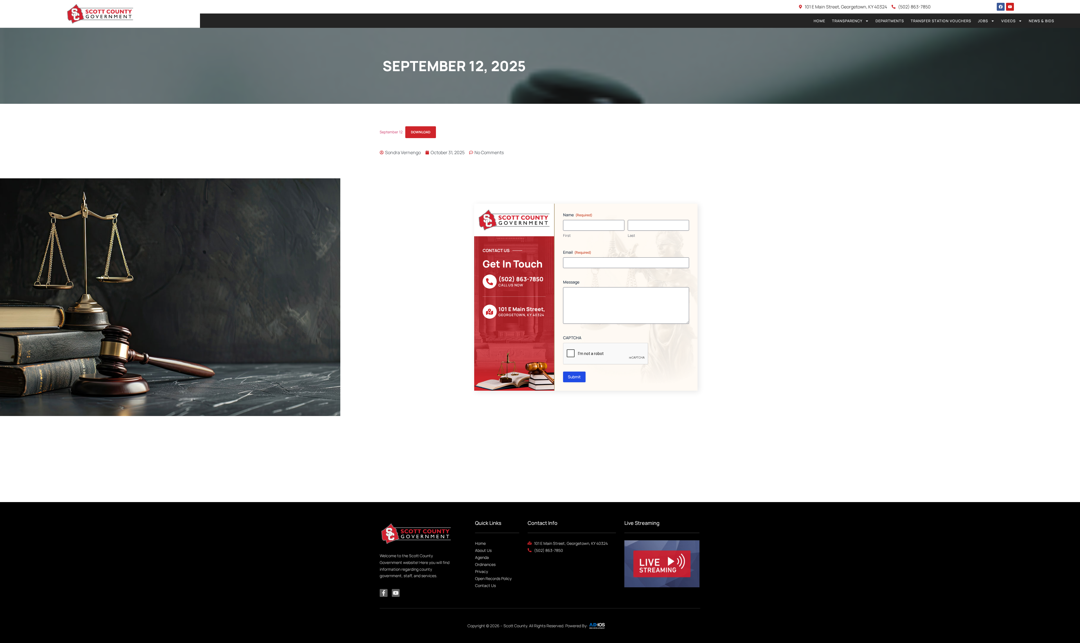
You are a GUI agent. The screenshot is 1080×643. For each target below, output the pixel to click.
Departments (890, 20)
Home (819, 20)
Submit (574, 376)
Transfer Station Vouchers (941, 20)
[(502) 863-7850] (490, 282)
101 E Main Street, (521, 309)
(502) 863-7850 (520, 279)
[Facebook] (1001, 7)
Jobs (983, 20)
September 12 (391, 131)
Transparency (847, 20)
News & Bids (1041, 20)
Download (420, 132)
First (567, 235)
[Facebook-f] (384, 593)
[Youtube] (1010, 7)
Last (631, 235)
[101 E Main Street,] (490, 312)
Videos (1008, 20)
